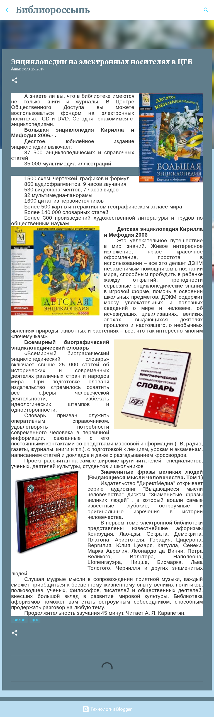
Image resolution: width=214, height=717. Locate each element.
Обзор (19, 620)
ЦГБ (35, 620)
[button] (14, 80)
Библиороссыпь (53, 10)
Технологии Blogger (110, 709)
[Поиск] (97, 10)
